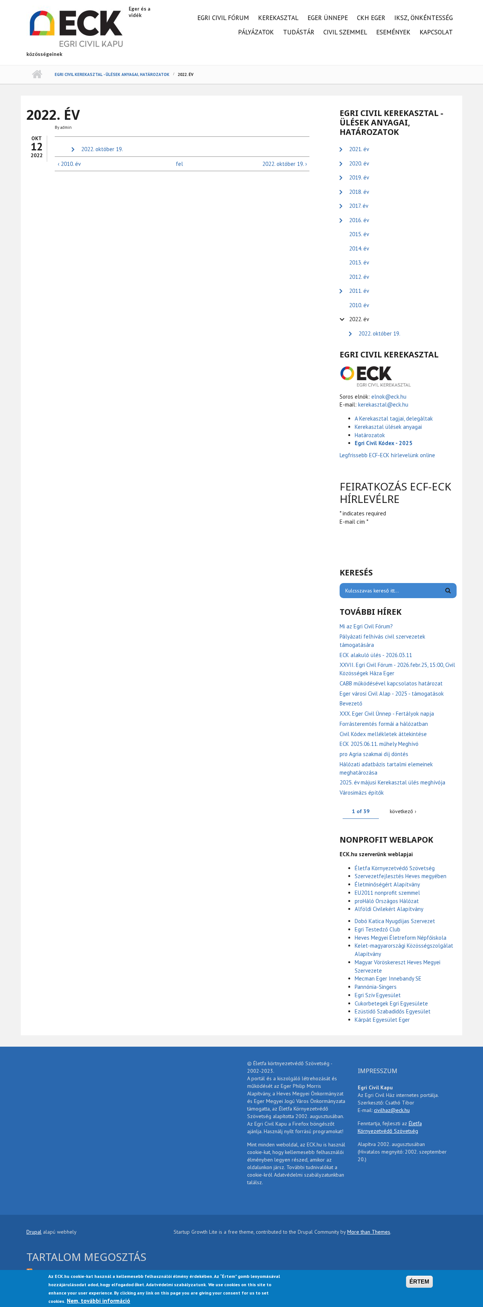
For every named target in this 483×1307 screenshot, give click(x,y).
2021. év (359, 149)
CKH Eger (371, 18)
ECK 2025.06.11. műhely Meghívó (379, 743)
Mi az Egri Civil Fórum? (366, 626)
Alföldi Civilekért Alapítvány (389, 909)
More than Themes (368, 1231)
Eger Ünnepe (328, 18)
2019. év (359, 177)
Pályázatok (256, 32)
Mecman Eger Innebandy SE (388, 978)
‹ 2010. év (69, 163)
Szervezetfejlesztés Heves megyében (400, 876)
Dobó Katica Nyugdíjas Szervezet (395, 921)
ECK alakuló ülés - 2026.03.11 (376, 655)
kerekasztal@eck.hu (383, 404)
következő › (403, 811)
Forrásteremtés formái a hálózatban (384, 723)
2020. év (359, 163)
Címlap (36, 74)
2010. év (359, 305)
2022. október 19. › (284, 163)
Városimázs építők (362, 792)
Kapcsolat (436, 32)
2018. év (359, 191)
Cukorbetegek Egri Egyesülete (391, 1003)
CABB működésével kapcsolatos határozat (391, 683)
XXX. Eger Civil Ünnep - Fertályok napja (387, 713)
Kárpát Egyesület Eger (382, 1019)
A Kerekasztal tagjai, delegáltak (394, 418)
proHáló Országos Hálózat (387, 901)
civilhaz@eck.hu (392, 1110)
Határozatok (370, 435)
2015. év (359, 234)
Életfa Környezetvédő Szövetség (395, 868)
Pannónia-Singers (376, 986)
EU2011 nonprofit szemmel (387, 892)
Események (393, 32)
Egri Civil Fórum (223, 18)
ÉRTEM (419, 1281)
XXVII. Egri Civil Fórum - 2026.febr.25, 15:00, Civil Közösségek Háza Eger (397, 669)
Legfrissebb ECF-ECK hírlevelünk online (388, 455)
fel (179, 163)
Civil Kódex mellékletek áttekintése (383, 734)
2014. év (359, 248)
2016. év (359, 220)
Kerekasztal (278, 18)
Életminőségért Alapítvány (387, 884)
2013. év (359, 262)
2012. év (359, 276)
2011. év (359, 290)
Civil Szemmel (345, 32)
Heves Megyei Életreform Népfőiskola (400, 937)
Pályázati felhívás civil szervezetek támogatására (382, 640)
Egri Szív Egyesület (378, 995)
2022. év (359, 319)
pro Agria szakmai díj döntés (374, 754)
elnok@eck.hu (388, 396)
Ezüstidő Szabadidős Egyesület (393, 1011)
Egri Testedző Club (377, 929)
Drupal (34, 1231)
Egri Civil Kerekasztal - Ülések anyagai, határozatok (112, 74)
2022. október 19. (102, 149)
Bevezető (351, 703)
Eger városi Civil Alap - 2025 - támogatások (392, 693)
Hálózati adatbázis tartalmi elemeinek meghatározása (386, 768)
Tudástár (298, 32)
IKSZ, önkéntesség (423, 18)
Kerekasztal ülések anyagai (388, 426)
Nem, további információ (98, 1300)
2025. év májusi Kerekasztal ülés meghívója (392, 782)
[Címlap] (76, 27)
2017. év (358, 205)
